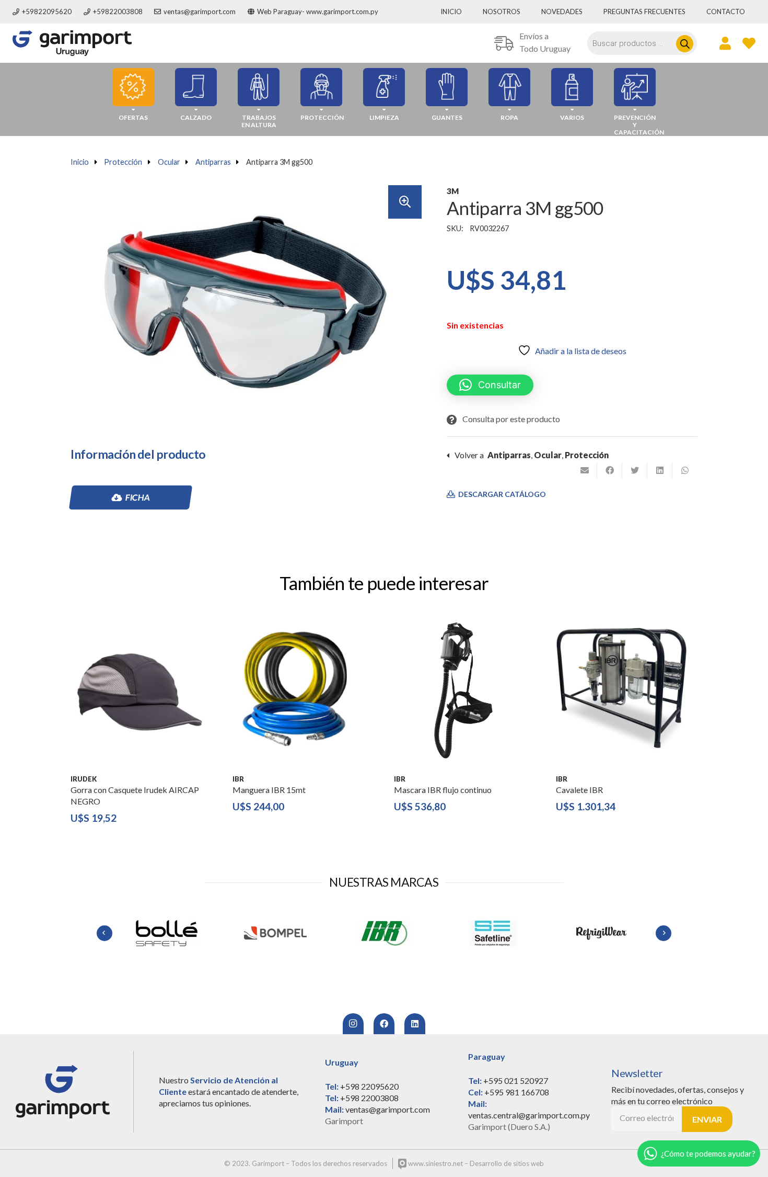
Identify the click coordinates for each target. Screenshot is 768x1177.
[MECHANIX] (601, 933)
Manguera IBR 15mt (269, 790)
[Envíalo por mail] (584, 470)
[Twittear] (634, 470)
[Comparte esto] (609, 470)
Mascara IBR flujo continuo (443, 790)
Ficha (137, 497)
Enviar (707, 1119)
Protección (123, 161)
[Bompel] (167, 933)
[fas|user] (725, 43)
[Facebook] (384, 1023)
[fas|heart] (748, 43)
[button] (405, 202)
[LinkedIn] (414, 1023)
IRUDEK (84, 779)
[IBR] (275, 933)
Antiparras (213, 161)
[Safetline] (384, 933)
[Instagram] (353, 1023)
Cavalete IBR (579, 790)
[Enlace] (72, 43)
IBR (238, 779)
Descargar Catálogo (501, 494)
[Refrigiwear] (493, 933)
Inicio (80, 161)
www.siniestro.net (434, 1163)
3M (453, 191)
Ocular (169, 161)
